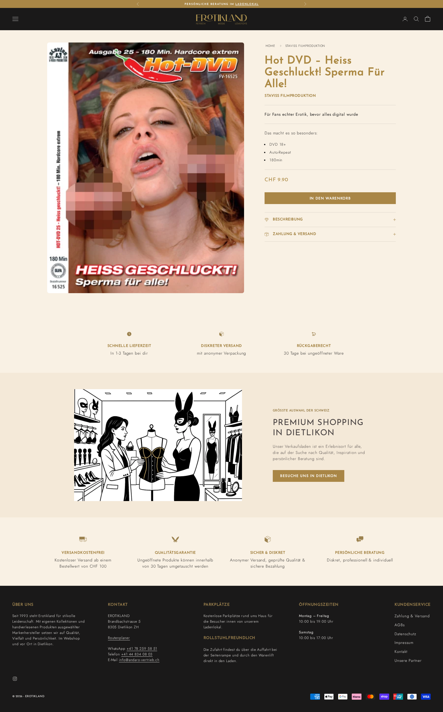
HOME (270, 46)
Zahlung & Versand (412, 616)
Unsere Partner (408, 660)
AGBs (400, 625)
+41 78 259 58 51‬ (142, 648)
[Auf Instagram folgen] (14, 678)
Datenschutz (405, 634)
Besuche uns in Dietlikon (308, 475)
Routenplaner (119, 637)
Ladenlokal (247, 4)
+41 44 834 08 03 (137, 654)
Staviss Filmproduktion (290, 96)
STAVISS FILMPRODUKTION (305, 46)
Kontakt (401, 651)
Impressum (404, 642)
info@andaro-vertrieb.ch (139, 659)
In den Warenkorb (330, 198)
